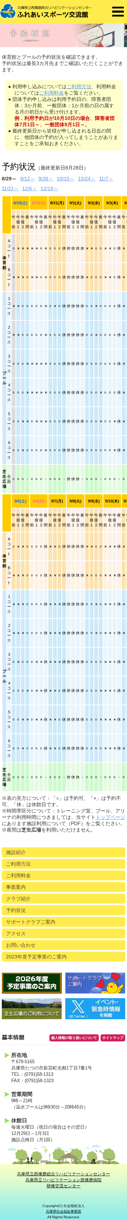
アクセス (16, 933)
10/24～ (87, 178)
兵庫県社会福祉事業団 (63, 1211)
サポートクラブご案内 (30, 922)
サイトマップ (112, 1038)
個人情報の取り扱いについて (74, 1038)
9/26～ (45, 178)
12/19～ (49, 188)
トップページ (110, 817)
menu (118, 12)
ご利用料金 (51, 93)
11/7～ (106, 178)
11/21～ (10, 188)
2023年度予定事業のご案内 (36, 956)
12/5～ (29, 188)
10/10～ (65, 178)
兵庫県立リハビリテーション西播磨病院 (63, 1179)
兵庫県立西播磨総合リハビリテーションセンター (63, 1173)
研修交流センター (63, 1185)
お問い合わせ (21, 945)
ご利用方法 (79, 86)
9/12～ (27, 178)
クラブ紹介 (18, 898)
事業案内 (16, 887)
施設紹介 (16, 852)
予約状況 (16, 910)
